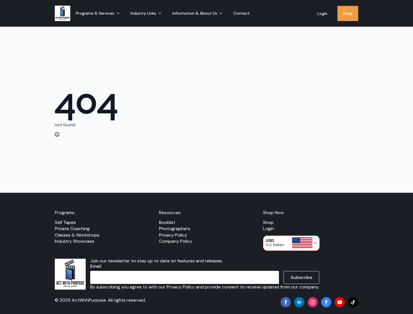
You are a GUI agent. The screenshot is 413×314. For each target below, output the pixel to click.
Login (322, 13)
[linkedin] (299, 302)
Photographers (174, 229)
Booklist (167, 222)
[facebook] (286, 302)
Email (95, 266)
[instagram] (313, 302)
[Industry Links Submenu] (161, 13)
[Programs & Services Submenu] (119, 13)
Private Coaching (72, 229)
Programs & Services (95, 13)
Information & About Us (195, 13)
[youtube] (340, 302)
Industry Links (143, 13)
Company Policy (175, 241)
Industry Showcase (74, 241)
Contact (241, 13)
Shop (348, 13)
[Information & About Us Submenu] (222, 13)
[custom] (326, 302)
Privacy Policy (173, 235)
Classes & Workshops (77, 235)
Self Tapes (65, 222)
